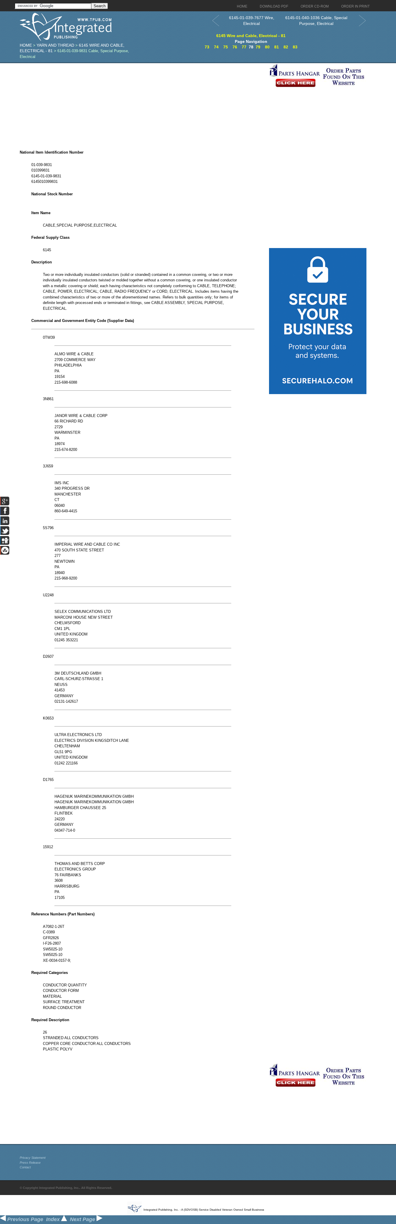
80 (267, 47)
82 (286, 47)
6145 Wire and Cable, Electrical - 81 (251, 35)
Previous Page (24, 1219)
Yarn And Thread (55, 45)
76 (234, 47)
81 (276, 47)
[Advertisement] (143, 103)
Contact (25, 1167)
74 (216, 47)
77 (244, 47)
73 (207, 47)
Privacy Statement (33, 1157)
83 (295, 47)
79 (258, 47)
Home (26, 45)
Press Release (30, 1162)
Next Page (83, 1219)
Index (53, 1219)
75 (225, 47)
